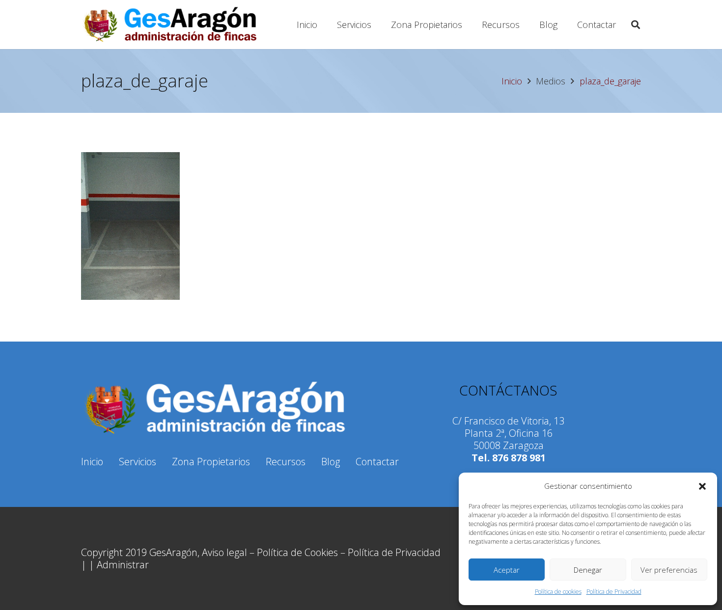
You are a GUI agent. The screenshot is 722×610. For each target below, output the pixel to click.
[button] (702, 486)
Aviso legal (224, 552)
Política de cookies (558, 591)
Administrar (123, 564)
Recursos (285, 461)
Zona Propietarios (211, 461)
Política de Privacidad (613, 591)
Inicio (92, 461)
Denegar (588, 570)
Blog (330, 461)
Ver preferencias (668, 570)
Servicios (137, 461)
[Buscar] (635, 24)
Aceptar (507, 570)
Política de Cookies (297, 552)
